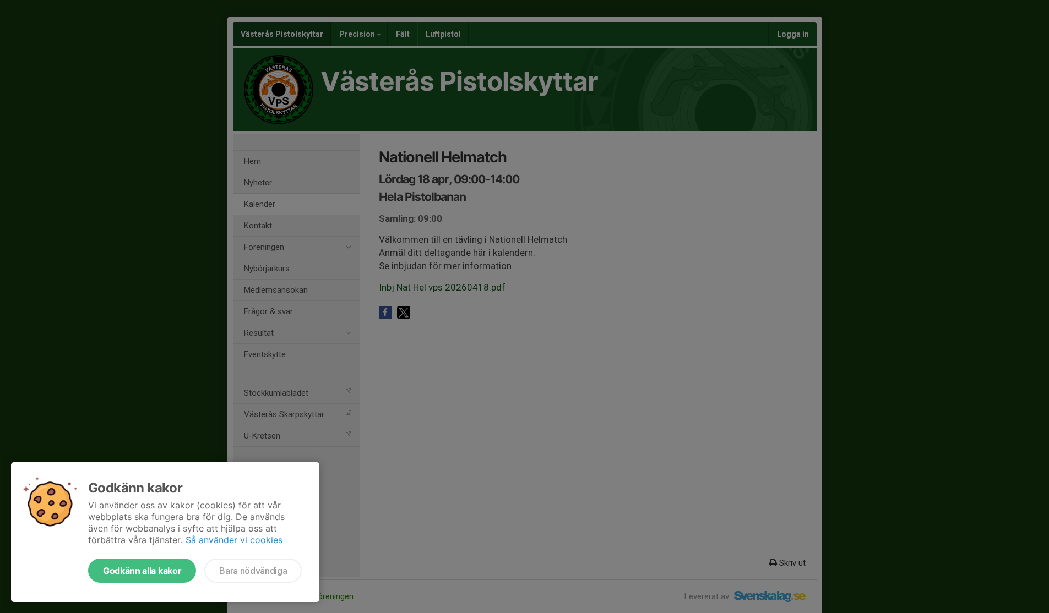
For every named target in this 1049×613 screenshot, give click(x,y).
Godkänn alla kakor (142, 570)
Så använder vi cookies (234, 539)
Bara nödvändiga (253, 570)
